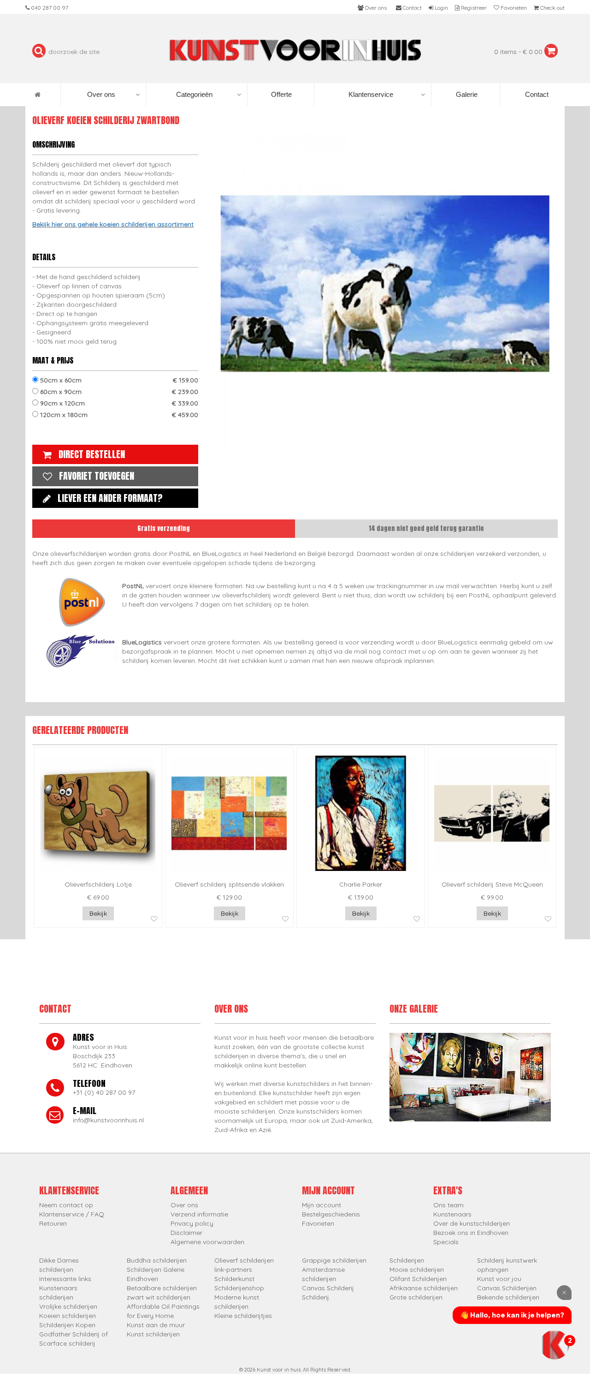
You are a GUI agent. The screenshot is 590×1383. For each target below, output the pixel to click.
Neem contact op (66, 1205)
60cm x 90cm (118, 391)
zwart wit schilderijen (158, 1297)
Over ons (101, 94)
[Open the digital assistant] (554, 1344)
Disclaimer (186, 1232)
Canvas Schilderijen (507, 1288)
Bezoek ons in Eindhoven (470, 1232)
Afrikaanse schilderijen (423, 1288)
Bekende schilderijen (508, 1297)
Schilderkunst (234, 1279)
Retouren (53, 1223)
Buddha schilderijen (157, 1260)
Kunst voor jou (499, 1279)
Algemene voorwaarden (207, 1242)
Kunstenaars (452, 1214)
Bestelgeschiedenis (331, 1214)
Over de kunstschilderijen (471, 1223)
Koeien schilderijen (67, 1315)
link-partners (233, 1269)
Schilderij (315, 1297)
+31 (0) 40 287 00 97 (104, 1092)
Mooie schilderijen (416, 1269)
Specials (446, 1242)
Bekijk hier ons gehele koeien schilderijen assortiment (113, 224)
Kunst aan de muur (156, 1325)
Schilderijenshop (239, 1288)
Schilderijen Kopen (67, 1325)
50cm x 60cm (118, 380)
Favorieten (318, 1223)
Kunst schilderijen (153, 1334)
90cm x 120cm (118, 403)
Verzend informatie (199, 1214)
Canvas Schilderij (328, 1288)
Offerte (280, 94)
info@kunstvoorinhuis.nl (108, 1120)
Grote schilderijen (415, 1297)
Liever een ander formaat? (110, 498)
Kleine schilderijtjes (243, 1315)
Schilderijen (406, 1260)
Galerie (466, 94)
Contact (536, 94)
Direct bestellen (92, 454)
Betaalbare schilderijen (162, 1288)
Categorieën (194, 94)
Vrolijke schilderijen (68, 1306)
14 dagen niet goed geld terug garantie (426, 528)
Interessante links (65, 1279)
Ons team (448, 1205)
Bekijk (98, 913)
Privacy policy (192, 1223)
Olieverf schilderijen (244, 1260)
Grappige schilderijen (334, 1260)
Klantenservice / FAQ (71, 1214)
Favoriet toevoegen (96, 476)
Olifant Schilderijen (418, 1279)
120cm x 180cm (118, 415)
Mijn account (321, 1205)
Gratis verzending (163, 528)
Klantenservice (370, 94)
